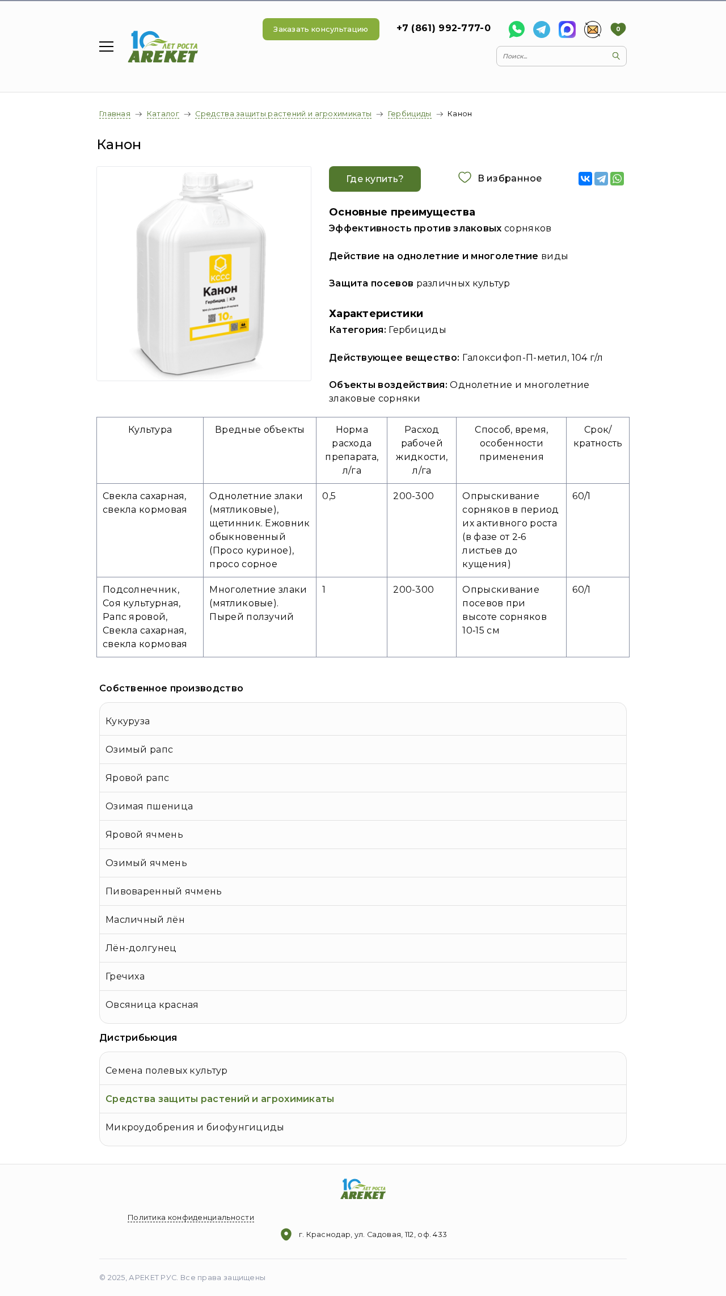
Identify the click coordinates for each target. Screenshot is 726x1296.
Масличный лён (145, 919)
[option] (204, 273)
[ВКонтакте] (585, 178)
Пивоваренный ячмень (163, 891)
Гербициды (410, 113)
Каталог (163, 113)
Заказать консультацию (320, 29)
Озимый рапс (139, 749)
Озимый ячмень (146, 863)
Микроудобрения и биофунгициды (195, 1127)
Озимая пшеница (149, 806)
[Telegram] (601, 178)
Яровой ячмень (144, 834)
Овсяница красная (152, 1004)
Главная (114, 113)
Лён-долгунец (141, 948)
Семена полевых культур (166, 1070)
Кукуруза (127, 721)
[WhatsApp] (617, 178)
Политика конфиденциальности (191, 1217)
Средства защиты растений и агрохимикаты (220, 1099)
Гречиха (125, 976)
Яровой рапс (137, 777)
